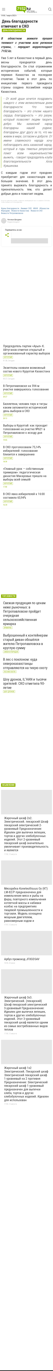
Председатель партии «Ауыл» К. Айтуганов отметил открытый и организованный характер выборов (26, 349)
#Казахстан (44, 208)
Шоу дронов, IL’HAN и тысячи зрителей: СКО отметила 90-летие (24, 683)
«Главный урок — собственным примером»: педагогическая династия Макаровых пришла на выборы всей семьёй (24, 474)
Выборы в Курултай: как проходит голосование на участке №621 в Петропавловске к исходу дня (25, 429)
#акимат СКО (26, 208)
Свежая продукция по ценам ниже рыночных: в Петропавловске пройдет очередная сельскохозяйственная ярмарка (24, 613)
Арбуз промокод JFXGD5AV (21, 959)
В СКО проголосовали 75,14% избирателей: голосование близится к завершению (22, 450)
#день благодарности (10, 208)
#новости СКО (36, 211)
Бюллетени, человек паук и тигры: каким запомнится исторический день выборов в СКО (25, 407)
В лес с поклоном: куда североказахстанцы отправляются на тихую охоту (25, 663)
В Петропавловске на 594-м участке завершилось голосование (26, 387)
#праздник (5, 211)
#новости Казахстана (20, 211)
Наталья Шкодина (14, 219)
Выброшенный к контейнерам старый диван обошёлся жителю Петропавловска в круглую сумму (25, 641)
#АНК (35, 208)
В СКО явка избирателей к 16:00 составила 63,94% (24, 495)
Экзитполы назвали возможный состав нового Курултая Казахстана (26, 369)
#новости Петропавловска (12, 213)
